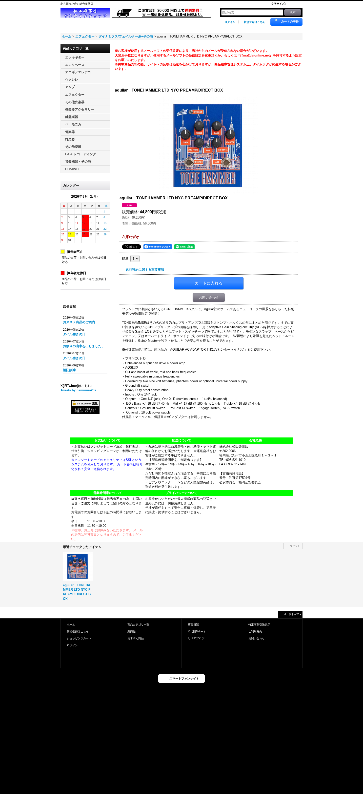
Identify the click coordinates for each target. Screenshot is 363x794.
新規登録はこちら (254, 21)
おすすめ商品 (135, 638)
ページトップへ (292, 614)
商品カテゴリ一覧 (138, 624)
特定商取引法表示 (259, 624)
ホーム (71, 624)
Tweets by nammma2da (78, 390)
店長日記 (193, 624)
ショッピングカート (79, 638)
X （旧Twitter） (197, 631)
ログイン (229, 21)
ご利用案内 (255, 631)
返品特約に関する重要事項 (145, 269)
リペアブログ (196, 638)
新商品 (131, 631)
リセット (295, 546)
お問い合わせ (208, 297)
